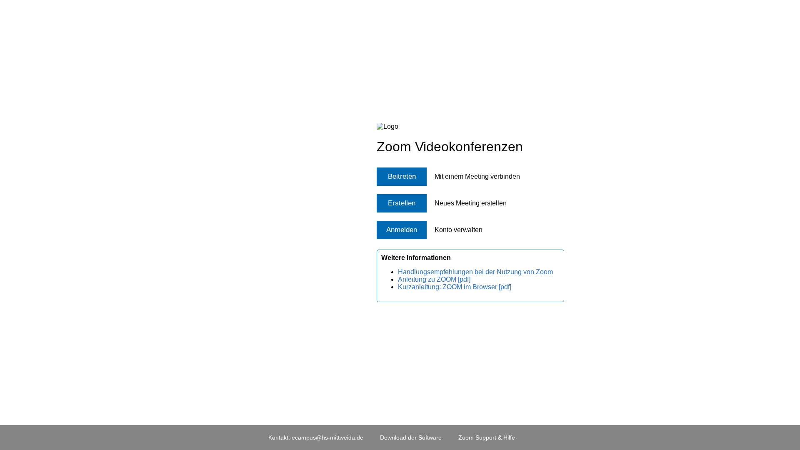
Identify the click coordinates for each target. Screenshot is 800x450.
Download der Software (411, 437)
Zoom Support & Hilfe (486, 437)
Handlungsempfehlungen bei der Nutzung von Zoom (475, 271)
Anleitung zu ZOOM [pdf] (434, 279)
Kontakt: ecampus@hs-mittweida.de (315, 437)
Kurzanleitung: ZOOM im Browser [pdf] (454, 286)
